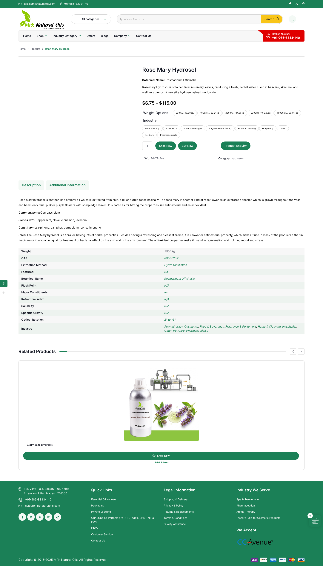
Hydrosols (237, 158)
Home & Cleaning (269, 326)
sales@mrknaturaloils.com (39, 3)
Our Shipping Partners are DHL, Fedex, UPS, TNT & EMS (122, 520)
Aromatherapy (173, 326)
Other (168, 330)
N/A (166, 285)
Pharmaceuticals (197, 330)
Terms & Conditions (175, 517)
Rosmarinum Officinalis (179, 278)
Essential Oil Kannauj (103, 499)
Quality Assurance (175, 524)
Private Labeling (101, 511)
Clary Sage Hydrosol (40, 444)
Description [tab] (31, 185)
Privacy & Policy (173, 505)
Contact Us (143, 36)
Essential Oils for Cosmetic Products (258, 517)
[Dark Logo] (42, 19)
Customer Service (102, 534)
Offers (91, 36)
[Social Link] (290, 3)
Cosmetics (191, 326)
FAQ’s (94, 528)
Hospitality (289, 326)
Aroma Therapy (245, 511)
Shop (40, 36)
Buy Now (187, 145)
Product (35, 48)
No (166, 272)
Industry (150, 120)
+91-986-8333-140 (76, 3)
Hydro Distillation (175, 265)
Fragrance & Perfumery (240, 326)
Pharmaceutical (245, 505)
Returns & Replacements (179, 511)
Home (27, 36)
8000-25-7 (171, 258)
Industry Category (65, 36)
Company (120, 36)
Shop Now (165, 145)
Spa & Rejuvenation (248, 499)
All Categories (90, 19)
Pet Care (179, 330)
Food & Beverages (212, 326)
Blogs (104, 36)
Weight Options (155, 113)
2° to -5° (170, 319)
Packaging (97, 505)
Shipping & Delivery (176, 499)
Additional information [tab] (67, 185)
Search (269, 19)
